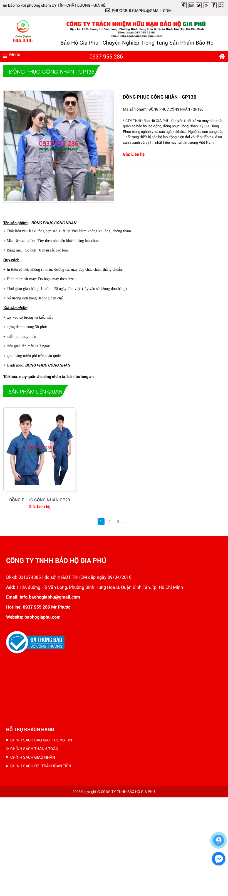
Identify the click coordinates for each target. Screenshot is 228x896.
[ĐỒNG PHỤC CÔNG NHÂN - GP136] (59, 199)
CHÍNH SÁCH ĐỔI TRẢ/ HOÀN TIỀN (40, 765)
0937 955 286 (106, 56)
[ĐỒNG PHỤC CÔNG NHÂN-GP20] (39, 449)
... (126, 521)
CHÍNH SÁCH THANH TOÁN (34, 748)
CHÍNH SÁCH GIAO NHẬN (32, 757)
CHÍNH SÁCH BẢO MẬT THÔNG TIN (41, 740)
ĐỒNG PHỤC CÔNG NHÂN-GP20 (39, 499)
